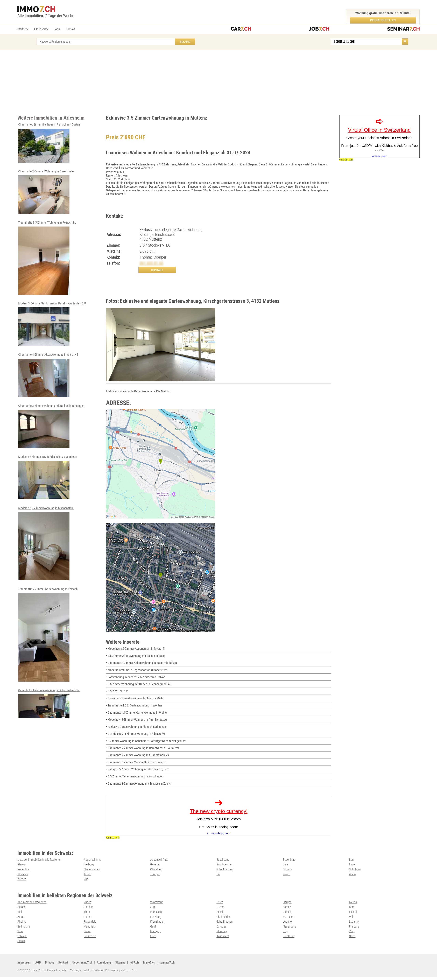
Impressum (24, 962)
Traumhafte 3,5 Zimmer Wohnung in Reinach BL (47, 222)
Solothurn (355, 869)
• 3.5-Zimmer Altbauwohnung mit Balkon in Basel (135, 656)
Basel (219, 912)
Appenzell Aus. (159, 859)
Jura (285, 864)
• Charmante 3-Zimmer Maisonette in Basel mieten (136, 762)
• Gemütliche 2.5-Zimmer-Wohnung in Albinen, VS (135, 733)
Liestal (353, 912)
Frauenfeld (90, 921)
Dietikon (89, 907)
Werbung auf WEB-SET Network (86, 970)
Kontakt (70, 29)
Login (57, 29)
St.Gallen (22, 874)
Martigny (155, 931)
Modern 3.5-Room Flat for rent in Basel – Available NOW (52, 303)
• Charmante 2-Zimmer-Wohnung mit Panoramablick (137, 755)
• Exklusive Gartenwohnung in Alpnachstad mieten (136, 726)
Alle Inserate (41, 29)
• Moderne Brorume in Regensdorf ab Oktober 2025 (136, 670)
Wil (351, 916)
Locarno (354, 921)
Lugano (287, 921)
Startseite (23, 29)
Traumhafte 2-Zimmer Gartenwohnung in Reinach (48, 589)
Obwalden (156, 869)
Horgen (287, 902)
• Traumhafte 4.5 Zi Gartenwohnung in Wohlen (134, 705)
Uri (218, 874)
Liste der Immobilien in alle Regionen (39, 859)
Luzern (353, 864)
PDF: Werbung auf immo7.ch (120, 970)
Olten (352, 936)
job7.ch (134, 962)
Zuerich (21, 879)
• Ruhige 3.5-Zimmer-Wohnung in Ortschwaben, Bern (137, 769)
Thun (87, 912)
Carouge (221, 926)
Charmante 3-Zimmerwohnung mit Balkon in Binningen (51, 405)
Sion (20, 931)
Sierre (87, 931)
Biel (19, 912)
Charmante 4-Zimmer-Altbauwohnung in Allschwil (48, 354)
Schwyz (287, 869)
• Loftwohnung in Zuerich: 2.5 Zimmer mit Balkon (135, 677)
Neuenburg (24, 869)
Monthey (221, 931)
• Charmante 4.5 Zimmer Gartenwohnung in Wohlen (137, 712)
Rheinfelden (223, 916)
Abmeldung (104, 962)
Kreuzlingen (157, 921)
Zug (86, 879)
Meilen (353, 902)
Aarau (20, 916)
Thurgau (155, 874)
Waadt (286, 874)
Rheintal (22, 921)
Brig (285, 931)
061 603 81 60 (151, 263)
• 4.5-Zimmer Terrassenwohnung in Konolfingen (134, 776)
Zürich (87, 902)
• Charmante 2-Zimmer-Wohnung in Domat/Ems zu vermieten (143, 748)
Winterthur (156, 902)
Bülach (21, 907)
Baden (87, 916)
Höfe (153, 936)
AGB (38, 962)
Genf (153, 926)
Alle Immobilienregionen (31, 902)
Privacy (49, 962)
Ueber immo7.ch (82, 962)
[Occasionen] (241, 29)
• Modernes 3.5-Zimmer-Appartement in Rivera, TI (135, 648)
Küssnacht (222, 936)
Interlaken (156, 912)
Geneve (154, 864)
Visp (351, 931)
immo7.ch (149, 962)
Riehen (287, 912)
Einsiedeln (90, 936)
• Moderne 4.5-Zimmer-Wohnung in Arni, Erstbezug (136, 719)
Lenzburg (155, 916)
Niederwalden (92, 869)
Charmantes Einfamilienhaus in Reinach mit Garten (49, 124)
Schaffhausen (224, 869)
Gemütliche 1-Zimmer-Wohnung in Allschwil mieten (49, 690)
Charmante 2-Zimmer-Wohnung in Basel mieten (46, 171)
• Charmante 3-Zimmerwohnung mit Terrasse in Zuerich (139, 783)
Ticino (87, 874)
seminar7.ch (167, 962)
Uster (219, 902)
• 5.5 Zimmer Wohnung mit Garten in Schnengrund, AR (138, 684)
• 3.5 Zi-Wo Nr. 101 (117, 691)
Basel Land (222, 859)
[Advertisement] (218, 82)
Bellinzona (23, 926)
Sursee (287, 907)
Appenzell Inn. (92, 859)
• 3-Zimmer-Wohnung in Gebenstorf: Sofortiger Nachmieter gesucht (146, 741)
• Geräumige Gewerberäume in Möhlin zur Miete (134, 698)
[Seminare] (403, 29)
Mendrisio (90, 926)
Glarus (21, 864)
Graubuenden (224, 864)
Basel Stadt (289, 859)
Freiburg (89, 864)
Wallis (352, 874)
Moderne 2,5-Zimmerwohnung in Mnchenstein (46, 508)
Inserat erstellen (383, 20)
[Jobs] (319, 29)
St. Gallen (288, 916)
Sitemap (120, 962)
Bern (352, 859)
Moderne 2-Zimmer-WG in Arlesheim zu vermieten (47, 456)
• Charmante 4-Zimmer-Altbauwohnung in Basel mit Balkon (141, 663)
